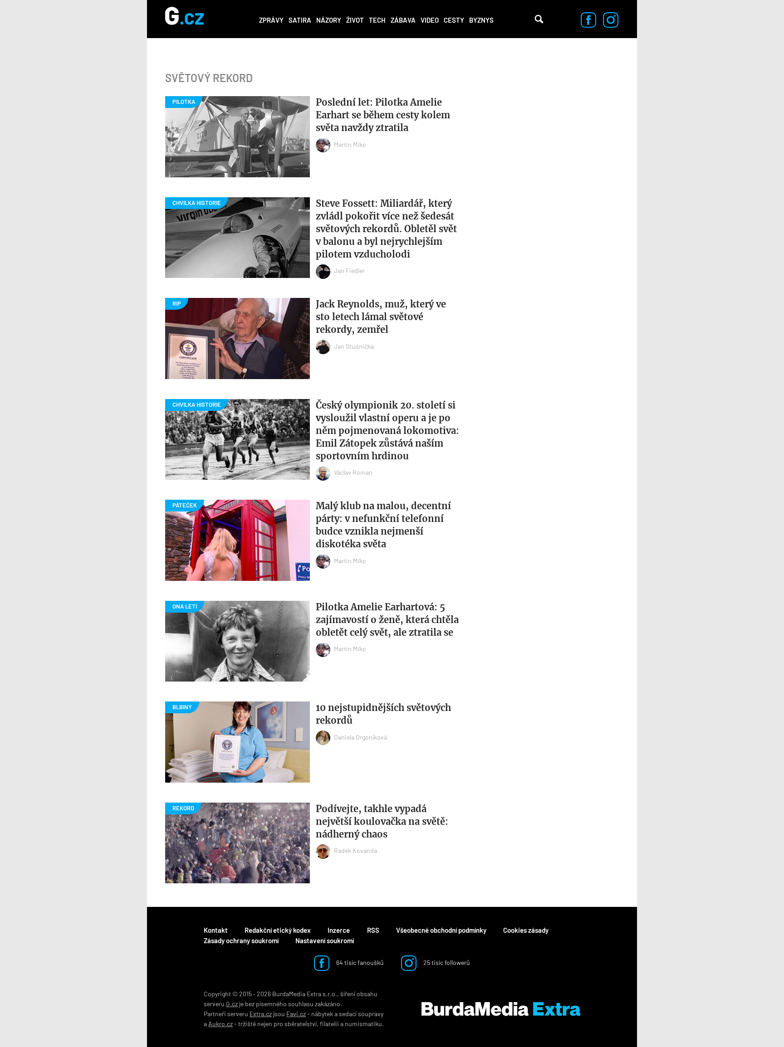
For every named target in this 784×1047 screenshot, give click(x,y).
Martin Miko (350, 144)
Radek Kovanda (355, 850)
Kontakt (216, 930)
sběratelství (300, 1024)
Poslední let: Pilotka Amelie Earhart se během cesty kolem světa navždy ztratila (383, 115)
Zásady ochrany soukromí (241, 940)
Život (355, 20)
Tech (377, 20)
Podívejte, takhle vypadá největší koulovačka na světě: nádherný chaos (382, 821)
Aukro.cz (220, 1024)
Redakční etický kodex (278, 930)
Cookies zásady (526, 930)
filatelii (329, 1024)
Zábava (403, 20)
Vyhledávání (539, 19)
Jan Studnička (354, 346)
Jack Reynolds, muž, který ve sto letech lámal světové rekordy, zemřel (381, 316)
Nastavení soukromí (324, 940)
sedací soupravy (361, 1014)
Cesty (454, 20)
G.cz (232, 1004)
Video (430, 20)
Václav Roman (353, 472)
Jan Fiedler (349, 270)
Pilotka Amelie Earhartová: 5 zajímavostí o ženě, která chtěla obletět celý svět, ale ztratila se (387, 619)
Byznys (481, 20)
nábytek (322, 1014)
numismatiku (363, 1024)
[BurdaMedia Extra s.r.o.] (500, 1009)
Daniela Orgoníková (360, 737)
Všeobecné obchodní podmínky (441, 930)
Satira (300, 20)
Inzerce (339, 930)
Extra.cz (261, 1014)
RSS (373, 930)
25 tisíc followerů (446, 962)
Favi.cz (296, 1014)
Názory (328, 20)
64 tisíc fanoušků (359, 962)
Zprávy (271, 20)
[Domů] (184, 19)
